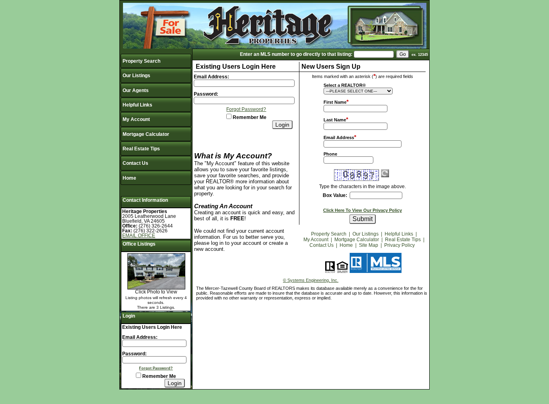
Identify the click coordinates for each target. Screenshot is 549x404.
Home (129, 178)
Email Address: (140, 337)
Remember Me (158, 376)
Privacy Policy (399, 245)
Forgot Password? (156, 368)
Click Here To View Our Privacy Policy (362, 210)
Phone (330, 154)
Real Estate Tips (141, 149)
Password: (134, 354)
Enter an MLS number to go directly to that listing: (296, 54)
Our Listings (136, 75)
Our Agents (136, 90)
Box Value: (335, 195)
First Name (335, 102)
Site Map (368, 245)
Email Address (339, 137)
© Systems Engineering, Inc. (310, 280)
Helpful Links (137, 105)
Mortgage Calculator (146, 134)
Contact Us (135, 163)
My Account (136, 119)
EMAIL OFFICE (138, 235)
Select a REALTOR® (345, 85)
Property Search (141, 61)
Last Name (335, 119)
